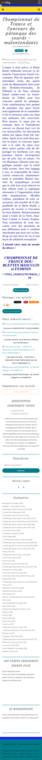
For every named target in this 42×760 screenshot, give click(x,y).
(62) (8, 561)
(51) (14, 573)
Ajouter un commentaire (21, 392)
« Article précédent (10, 285)
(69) (19, 545)
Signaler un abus (25, 754)
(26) (14, 642)
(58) (12, 570)
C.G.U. (36, 754)
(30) (14, 627)
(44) (8, 606)
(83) (19, 542)
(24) (10, 651)
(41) (16, 609)
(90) (11, 530)
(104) (19, 518)
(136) (17, 509)
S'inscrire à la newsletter (12, 311)
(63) (11, 558)
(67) (18, 549)
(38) (7, 612)
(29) (8, 633)
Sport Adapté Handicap (21, 46)
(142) (13, 506)
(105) (15, 515)
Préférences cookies (32, 757)
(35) (8, 618)
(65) (8, 552)
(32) (8, 624)
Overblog (35, 744)
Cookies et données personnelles (13, 757)
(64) (16, 555)
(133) (13, 512)
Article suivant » (33, 285)
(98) (18, 524)
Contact (14, 754)
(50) (19, 582)
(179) (12, 503)
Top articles (5, 754)
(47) (8, 594)
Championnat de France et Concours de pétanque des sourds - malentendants (21, 30)
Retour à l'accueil (21, 290)
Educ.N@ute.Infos (22, 446)
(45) (14, 603)
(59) (19, 567)
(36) (7, 615)
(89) (9, 536)
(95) (18, 527)
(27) (19, 639)
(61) (15, 564)
